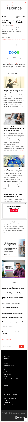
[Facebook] (10, 52)
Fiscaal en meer (7, 374)
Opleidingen (7, 356)
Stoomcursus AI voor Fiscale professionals (12, 317)
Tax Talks (6, 376)
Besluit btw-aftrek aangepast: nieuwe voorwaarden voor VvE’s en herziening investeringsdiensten (14, 128)
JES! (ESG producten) (9, 372)
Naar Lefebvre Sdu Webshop (10, 394)
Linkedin (6, 385)
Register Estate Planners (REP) (11, 378)
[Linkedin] (15, 52)
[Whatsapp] (18, 52)
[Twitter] (12, 52)
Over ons (6, 363)
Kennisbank (6, 358)
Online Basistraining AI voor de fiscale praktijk (13, 293)
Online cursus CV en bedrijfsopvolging (11, 303)
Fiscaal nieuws (7, 354)
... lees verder (21, 150)
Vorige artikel (10, 63)
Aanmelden (14, 210)
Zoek (22, 346)
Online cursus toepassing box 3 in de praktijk (12, 322)
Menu (5, 16)
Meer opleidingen (6, 339)
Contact (21, 2)
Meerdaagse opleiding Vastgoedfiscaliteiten (12, 313)
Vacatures (6, 361)
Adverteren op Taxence (9, 365)
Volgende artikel (18, 63)
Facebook (6, 389)
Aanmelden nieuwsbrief (9, 392)
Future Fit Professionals (7, 326)
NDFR (5, 369)
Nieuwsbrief (15, 2)
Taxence (14, 8)
